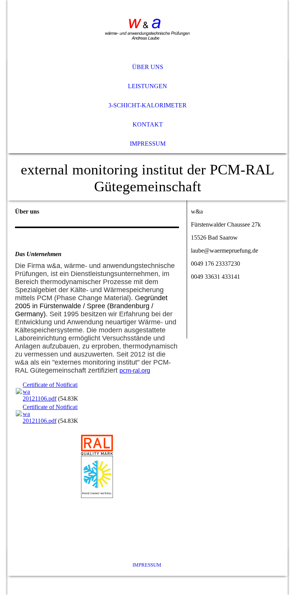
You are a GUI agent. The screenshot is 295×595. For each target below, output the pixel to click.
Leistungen (147, 86)
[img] (147, 29)
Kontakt (148, 124)
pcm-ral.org (134, 370)
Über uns (147, 67)
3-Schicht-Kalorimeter (147, 105)
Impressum (148, 143)
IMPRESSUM (147, 565)
